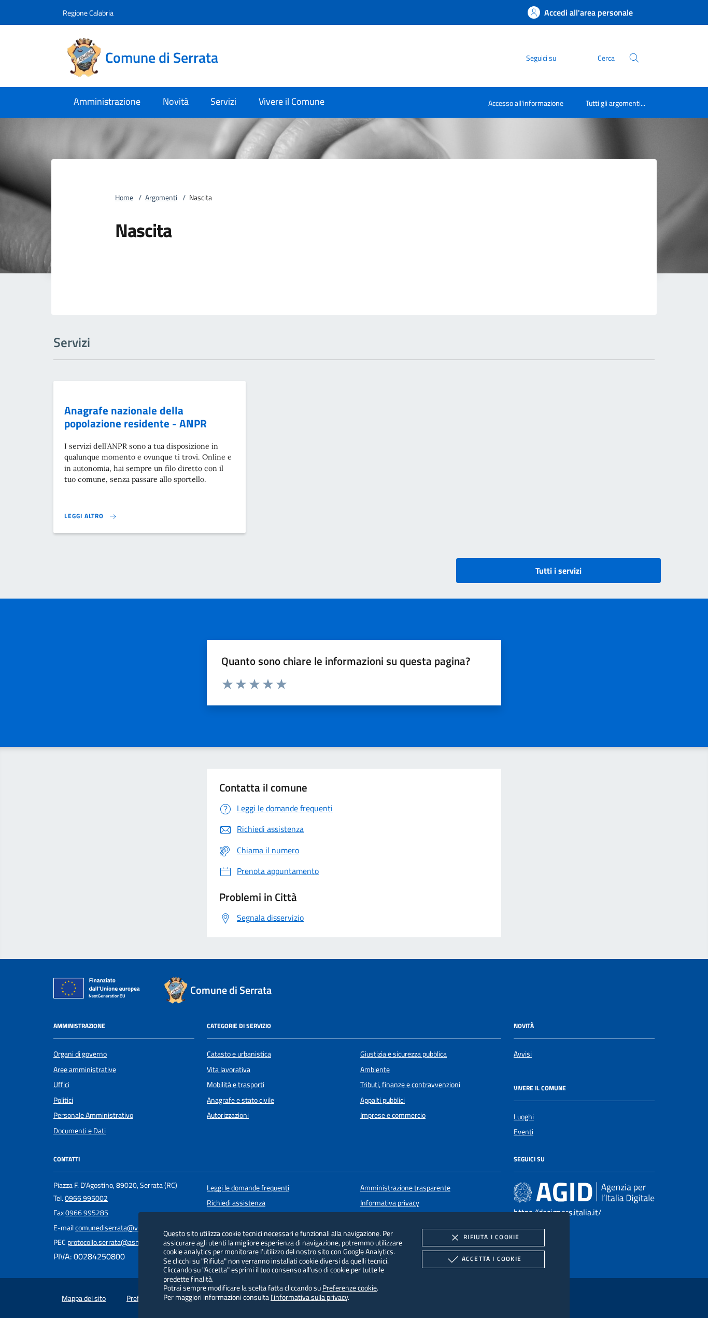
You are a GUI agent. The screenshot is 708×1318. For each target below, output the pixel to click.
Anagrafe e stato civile (240, 1100)
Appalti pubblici (382, 1100)
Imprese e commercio (393, 1115)
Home (124, 197)
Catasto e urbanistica (239, 1054)
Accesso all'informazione (525, 103)
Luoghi (524, 1116)
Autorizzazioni (228, 1115)
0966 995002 (86, 1198)
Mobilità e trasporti (235, 1084)
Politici (63, 1100)
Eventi (523, 1131)
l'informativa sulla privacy (309, 1297)
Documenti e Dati (79, 1130)
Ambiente (375, 1069)
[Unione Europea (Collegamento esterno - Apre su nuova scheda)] (99, 990)
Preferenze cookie (349, 1287)
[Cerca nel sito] (634, 58)
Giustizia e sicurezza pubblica (403, 1054)
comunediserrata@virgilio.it (117, 1227)
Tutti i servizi (558, 570)
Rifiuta (491, 1237)
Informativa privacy (389, 1203)
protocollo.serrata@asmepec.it (114, 1242)
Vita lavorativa (228, 1069)
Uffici (61, 1084)
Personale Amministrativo (93, 1115)
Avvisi (523, 1054)
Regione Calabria (88, 12)
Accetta (491, 1259)
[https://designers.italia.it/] (584, 1192)
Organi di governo (80, 1054)
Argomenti (161, 197)
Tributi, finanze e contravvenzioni (410, 1084)
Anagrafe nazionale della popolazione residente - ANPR (135, 417)
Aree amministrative (84, 1069)
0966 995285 (86, 1212)
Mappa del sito (84, 1298)
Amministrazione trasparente (405, 1188)
